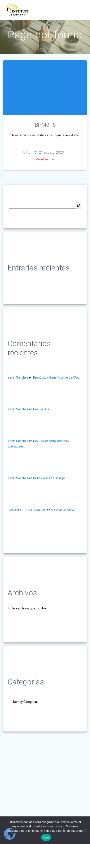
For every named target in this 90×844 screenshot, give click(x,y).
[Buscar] (78, 205)
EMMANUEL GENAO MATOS (27, 510)
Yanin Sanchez (18, 377)
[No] (84, 830)
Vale (46, 837)
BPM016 (45, 124)
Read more (45, 159)
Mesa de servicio (62, 510)
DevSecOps (41, 409)
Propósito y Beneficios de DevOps (56, 377)
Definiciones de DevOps (49, 478)
